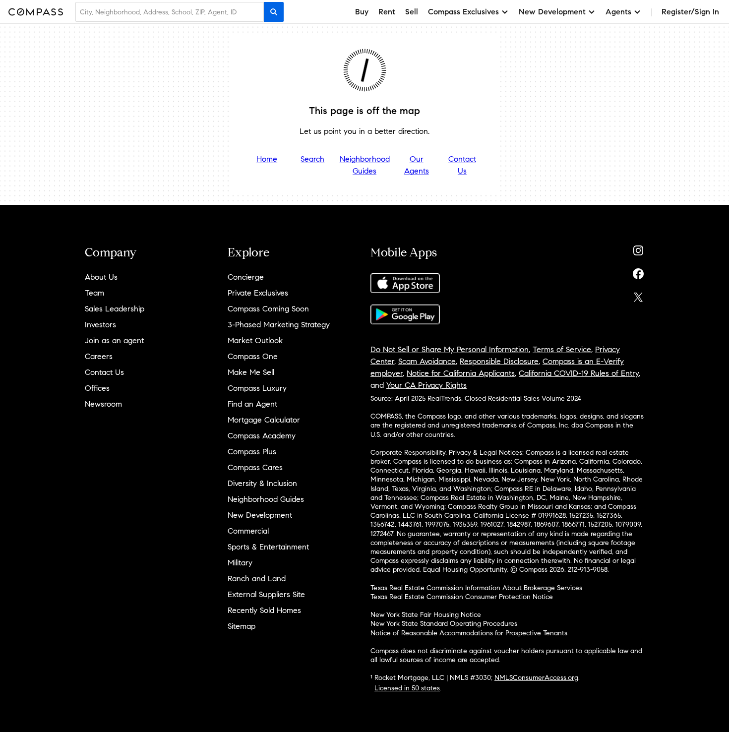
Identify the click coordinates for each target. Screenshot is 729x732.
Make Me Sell (251, 372)
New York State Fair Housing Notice (425, 614)
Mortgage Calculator (264, 420)
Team (94, 293)
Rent (386, 11)
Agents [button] (618, 11)
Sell (411, 11)
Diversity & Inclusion (262, 483)
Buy (361, 11)
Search (312, 159)
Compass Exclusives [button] (463, 11)
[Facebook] (638, 271)
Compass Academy (262, 435)
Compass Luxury (257, 388)
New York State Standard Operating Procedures (443, 623)
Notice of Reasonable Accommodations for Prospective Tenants (468, 633)
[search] (274, 12)
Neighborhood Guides (365, 165)
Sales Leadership (114, 308)
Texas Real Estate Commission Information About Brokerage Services (476, 588)
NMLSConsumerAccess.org (536, 677)
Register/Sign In (690, 11)
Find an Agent (252, 404)
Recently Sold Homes (264, 610)
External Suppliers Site (266, 594)
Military (240, 562)
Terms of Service (562, 349)
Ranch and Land (257, 578)
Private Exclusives (258, 293)
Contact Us (462, 165)
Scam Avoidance (427, 361)
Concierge (246, 277)
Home (266, 159)
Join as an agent (114, 340)
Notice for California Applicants (461, 373)
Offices (97, 388)
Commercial (248, 531)
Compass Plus (252, 451)
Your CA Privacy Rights (426, 385)
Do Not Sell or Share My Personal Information (449, 349)
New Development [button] (552, 11)
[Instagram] (638, 248)
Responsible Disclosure (499, 361)
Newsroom (103, 404)
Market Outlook (255, 340)
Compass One (253, 356)
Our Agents (416, 165)
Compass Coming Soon (268, 308)
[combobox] (169, 11)
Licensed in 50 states (407, 688)
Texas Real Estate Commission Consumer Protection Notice (461, 597)
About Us (101, 277)
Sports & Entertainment (268, 546)
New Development (260, 515)
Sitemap (241, 626)
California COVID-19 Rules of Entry (579, 373)
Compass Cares (255, 467)
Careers (99, 356)
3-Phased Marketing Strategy (279, 324)
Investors (100, 324)
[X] (638, 294)
